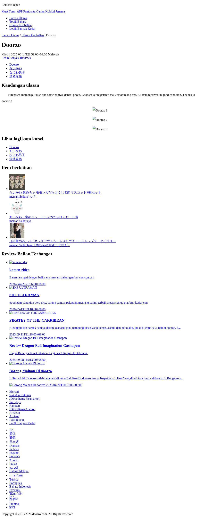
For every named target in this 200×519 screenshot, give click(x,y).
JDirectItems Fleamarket (24, 398)
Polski (13, 463)
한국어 (14, 460)
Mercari (14, 391)
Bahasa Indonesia (20, 486)
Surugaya (15, 402)
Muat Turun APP (12, 11)
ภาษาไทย (16, 475)
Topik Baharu (17, 21)
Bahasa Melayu (19, 471)
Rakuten (14, 405)
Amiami (14, 416)
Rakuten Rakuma (20, 395)
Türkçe (13, 479)
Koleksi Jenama (55, 11)
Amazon (14, 412)
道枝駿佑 (15, 76)
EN (11, 430)
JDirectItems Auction (22, 409)
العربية (13, 467)
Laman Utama (18, 18)
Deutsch (14, 445)
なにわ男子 (17, 72)
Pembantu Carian (34, 11)
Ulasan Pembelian (20, 25)
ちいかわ (15, 68)
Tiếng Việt (15, 493)
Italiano (14, 449)
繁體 (12, 437)
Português (15, 483)
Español (14, 452)
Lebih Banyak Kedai (22, 28)
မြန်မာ (13, 498)
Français (14, 456)
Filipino (14, 504)
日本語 (14, 441)
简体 (12, 433)
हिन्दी (12, 507)
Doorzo (14, 64)
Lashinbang (16, 419)
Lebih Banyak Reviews (16, 58)
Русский (15, 490)
